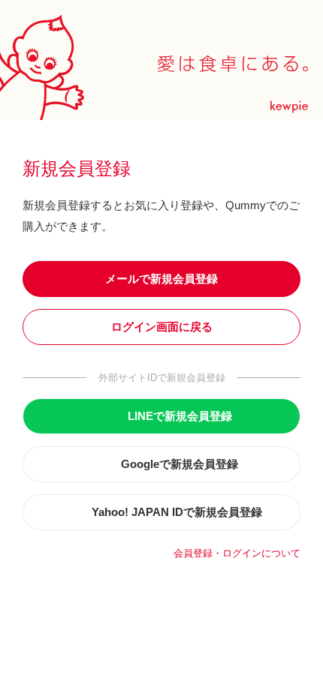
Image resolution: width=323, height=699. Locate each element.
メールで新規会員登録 (161, 278)
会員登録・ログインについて (237, 553)
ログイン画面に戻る (162, 326)
